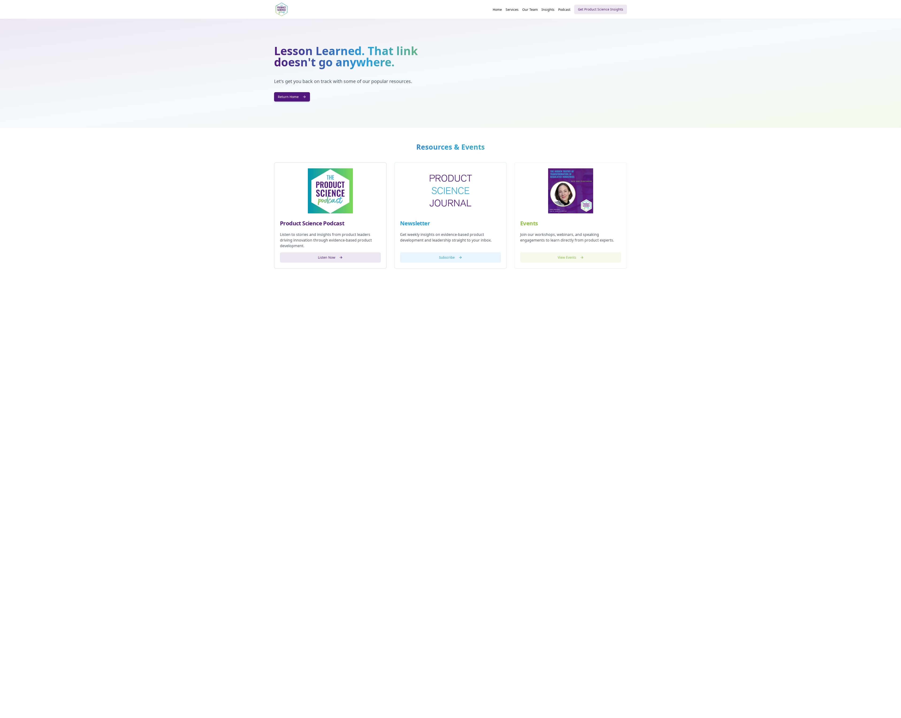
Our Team (530, 9)
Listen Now (326, 257)
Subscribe (447, 257)
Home (497, 9)
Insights (548, 9)
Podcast (564, 9)
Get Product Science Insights (600, 9)
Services (512, 9)
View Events (567, 257)
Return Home (288, 96)
